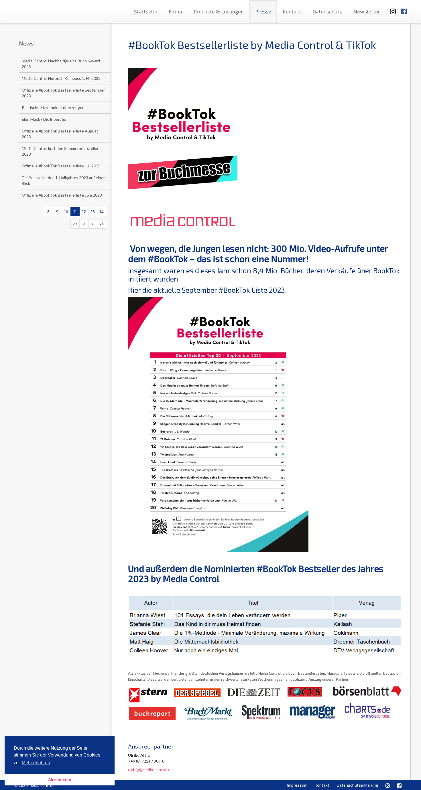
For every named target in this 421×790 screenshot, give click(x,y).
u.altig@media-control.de (150, 769)
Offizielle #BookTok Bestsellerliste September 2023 (63, 93)
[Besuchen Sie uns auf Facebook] (404, 8)
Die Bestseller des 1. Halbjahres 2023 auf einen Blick (64, 180)
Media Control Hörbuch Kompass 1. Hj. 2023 (61, 78)
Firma (175, 11)
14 (101, 211)
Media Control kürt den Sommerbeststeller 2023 (60, 151)
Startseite (145, 11)
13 (93, 211)
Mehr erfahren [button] (36, 762)
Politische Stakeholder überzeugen (53, 107)
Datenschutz (327, 11)
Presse (263, 11)
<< (75, 223)
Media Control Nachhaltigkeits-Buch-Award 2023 (61, 63)
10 (66, 211)
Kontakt (292, 11)
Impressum (297, 785)
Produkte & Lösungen (219, 11)
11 (75, 211)
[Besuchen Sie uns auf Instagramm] (391, 8)
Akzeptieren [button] (59, 779)
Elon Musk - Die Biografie (44, 119)
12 (84, 211)
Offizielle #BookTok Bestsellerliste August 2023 (60, 133)
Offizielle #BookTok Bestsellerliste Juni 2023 (62, 195)
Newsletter (366, 11)
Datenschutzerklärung (357, 785)
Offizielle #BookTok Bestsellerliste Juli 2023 (61, 165)
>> (101, 223)
